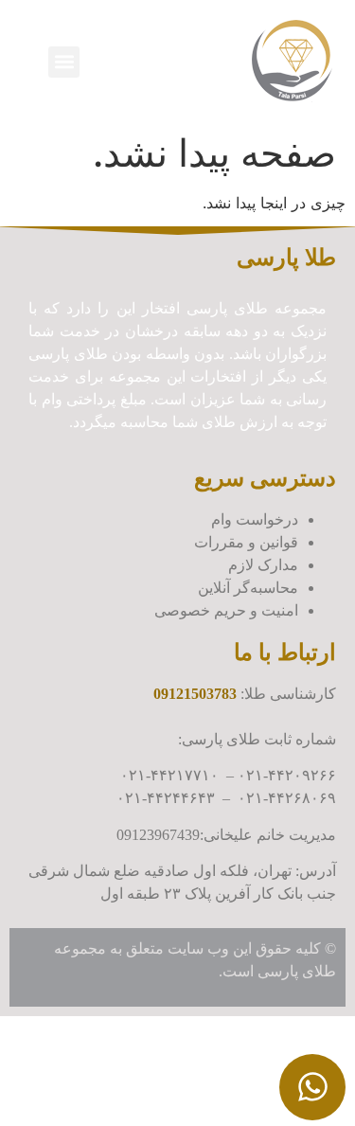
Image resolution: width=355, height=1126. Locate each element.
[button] (64, 62)
